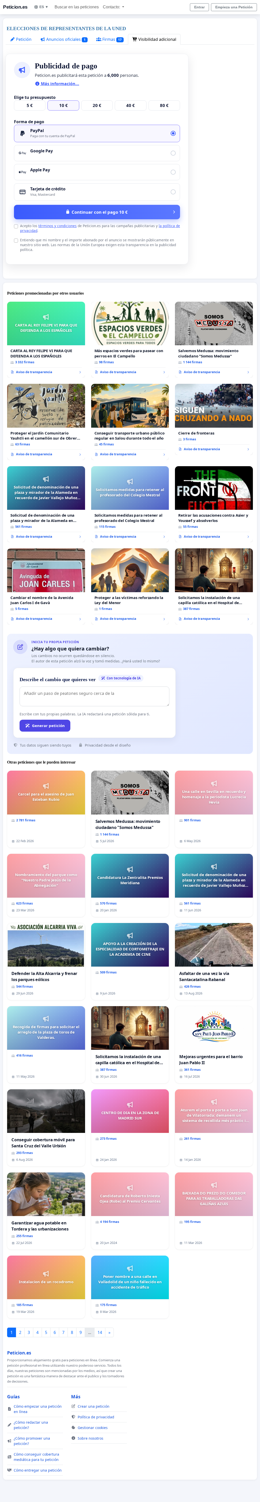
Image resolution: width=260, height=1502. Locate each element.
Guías (13, 1397)
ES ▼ (43, 7)
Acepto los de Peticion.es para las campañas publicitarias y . (100, 228)
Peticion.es (15, 7)
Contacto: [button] (112, 7)
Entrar (199, 7)
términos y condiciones (57, 225)
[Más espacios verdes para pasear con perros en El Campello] (130, 340)
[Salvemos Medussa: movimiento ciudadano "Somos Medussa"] (214, 340)
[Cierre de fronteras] (214, 419)
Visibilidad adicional (156, 39)
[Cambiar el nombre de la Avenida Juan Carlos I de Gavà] (46, 586)
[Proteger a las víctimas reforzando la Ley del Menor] (130, 586)
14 (100, 1332)
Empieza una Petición (234, 7)
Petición (23, 39)
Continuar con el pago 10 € (100, 212)
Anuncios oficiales (65, 39)
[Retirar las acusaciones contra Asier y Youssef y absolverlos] (214, 504)
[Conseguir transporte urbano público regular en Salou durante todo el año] (130, 422)
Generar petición (48, 725)
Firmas (111, 39)
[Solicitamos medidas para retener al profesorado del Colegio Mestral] (130, 504)
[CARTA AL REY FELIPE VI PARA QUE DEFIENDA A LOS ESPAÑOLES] (46, 340)
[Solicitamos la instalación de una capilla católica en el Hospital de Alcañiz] (214, 586)
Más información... (59, 83)
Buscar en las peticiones (77, 7)
